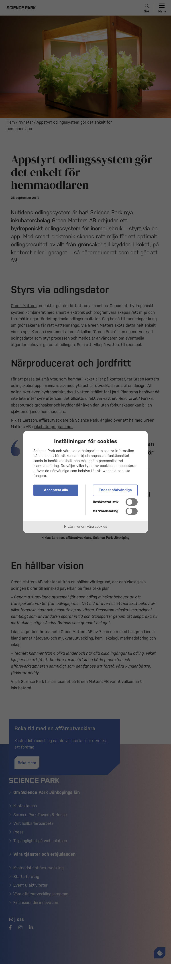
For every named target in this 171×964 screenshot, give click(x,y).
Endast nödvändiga (115, 490)
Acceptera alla (56, 490)
